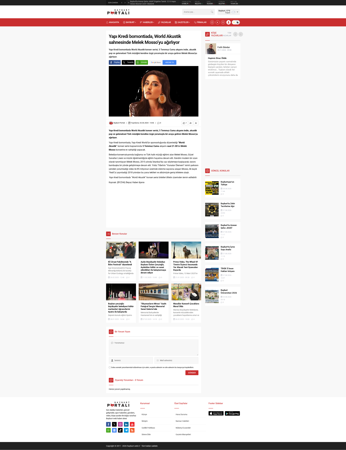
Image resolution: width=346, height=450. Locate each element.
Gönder (144, 62)
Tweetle (130, 62)
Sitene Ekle (146, 434)
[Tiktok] (120, 430)
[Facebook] (108, 424)
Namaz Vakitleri (182, 421)
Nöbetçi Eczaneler (183, 428)
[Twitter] (114, 424)
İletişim (145, 421)
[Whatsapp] (108, 430)
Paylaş (117, 62)
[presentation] (235, 34)
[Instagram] (120, 424)
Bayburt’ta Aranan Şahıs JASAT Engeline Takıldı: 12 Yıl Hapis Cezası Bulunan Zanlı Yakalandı (153, 2)
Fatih (223, 47)
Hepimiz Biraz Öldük (217, 58)
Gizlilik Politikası (148, 428)
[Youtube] (132, 424)
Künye (144, 414)
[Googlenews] (114, 430)
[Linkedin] (126, 424)
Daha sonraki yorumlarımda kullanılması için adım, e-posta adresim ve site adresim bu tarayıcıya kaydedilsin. (152, 367)
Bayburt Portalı (119, 123)
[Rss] (132, 430)
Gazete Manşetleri (183, 434)
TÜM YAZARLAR (227, 34)
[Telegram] (126, 430)
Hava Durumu (181, 414)
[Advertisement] (153, 206)
